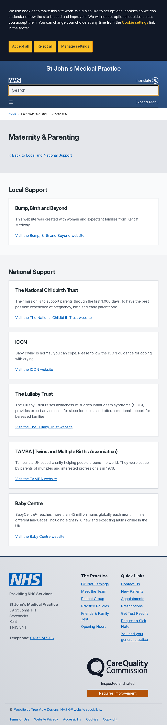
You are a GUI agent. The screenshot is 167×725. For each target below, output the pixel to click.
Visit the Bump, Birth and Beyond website (49, 235)
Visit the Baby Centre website (39, 536)
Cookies (92, 719)
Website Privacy (46, 719)
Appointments (132, 599)
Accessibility (72, 719)
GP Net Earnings (95, 584)
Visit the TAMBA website (36, 479)
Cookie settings (135, 22)
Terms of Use (19, 719)
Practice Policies (95, 606)
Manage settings (75, 46)
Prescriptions (132, 606)
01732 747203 (42, 638)
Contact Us (130, 584)
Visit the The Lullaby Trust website (44, 427)
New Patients (132, 591)
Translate (143, 80)
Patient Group (92, 599)
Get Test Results (134, 613)
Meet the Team (93, 591)
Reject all (45, 46)
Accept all (20, 46)
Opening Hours (93, 626)
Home (12, 113)
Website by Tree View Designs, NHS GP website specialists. (58, 709)
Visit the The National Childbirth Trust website (53, 317)
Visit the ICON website (34, 369)
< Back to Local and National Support (40, 155)
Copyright (110, 719)
